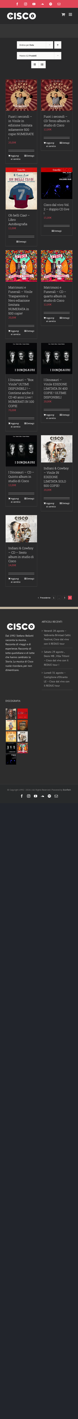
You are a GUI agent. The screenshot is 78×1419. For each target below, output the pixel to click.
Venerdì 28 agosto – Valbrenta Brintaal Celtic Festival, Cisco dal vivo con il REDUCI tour (57, 637)
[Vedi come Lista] (42, 64)
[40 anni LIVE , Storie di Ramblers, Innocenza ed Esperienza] (10, 736)
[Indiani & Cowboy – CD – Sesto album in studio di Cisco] (21, 528)
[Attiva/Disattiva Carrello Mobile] (63, 14)
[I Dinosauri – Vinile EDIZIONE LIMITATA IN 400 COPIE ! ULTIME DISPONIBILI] (56, 358)
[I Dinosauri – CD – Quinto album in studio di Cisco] (21, 450)
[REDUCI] (10, 713)
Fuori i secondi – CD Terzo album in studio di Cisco (57, 120)
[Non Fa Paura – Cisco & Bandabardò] (10, 725)
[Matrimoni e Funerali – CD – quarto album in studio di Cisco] (56, 266)
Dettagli (30, 155)
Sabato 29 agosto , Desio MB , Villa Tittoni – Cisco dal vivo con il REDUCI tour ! (56, 658)
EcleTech (67, 789)
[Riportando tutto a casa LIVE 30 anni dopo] (22, 713)
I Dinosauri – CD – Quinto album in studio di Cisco (21, 476)
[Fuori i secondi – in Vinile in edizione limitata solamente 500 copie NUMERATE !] (21, 95)
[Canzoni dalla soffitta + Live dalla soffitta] (22, 725)
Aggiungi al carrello (15, 157)
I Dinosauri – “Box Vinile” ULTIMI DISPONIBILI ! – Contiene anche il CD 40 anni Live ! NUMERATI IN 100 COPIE (21, 393)
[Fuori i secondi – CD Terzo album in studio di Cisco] (56, 95)
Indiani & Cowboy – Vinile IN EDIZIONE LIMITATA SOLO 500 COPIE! (56, 477)
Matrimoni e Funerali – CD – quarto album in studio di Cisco (55, 294)
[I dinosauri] (10, 748)
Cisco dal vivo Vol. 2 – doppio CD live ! (56, 209)
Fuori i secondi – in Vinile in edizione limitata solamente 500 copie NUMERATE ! (21, 127)
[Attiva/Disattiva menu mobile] (71, 14)
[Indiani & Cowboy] (22, 736)
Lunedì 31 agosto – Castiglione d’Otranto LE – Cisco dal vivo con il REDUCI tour (56, 679)
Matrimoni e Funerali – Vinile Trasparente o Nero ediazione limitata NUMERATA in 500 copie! (20, 300)
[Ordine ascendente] (57, 45)
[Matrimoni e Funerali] (22, 748)
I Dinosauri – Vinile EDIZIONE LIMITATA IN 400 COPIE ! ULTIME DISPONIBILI (56, 388)
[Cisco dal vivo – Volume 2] (10, 759)
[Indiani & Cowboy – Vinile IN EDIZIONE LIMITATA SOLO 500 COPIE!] (56, 448)
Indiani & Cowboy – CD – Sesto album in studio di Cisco (21, 554)
